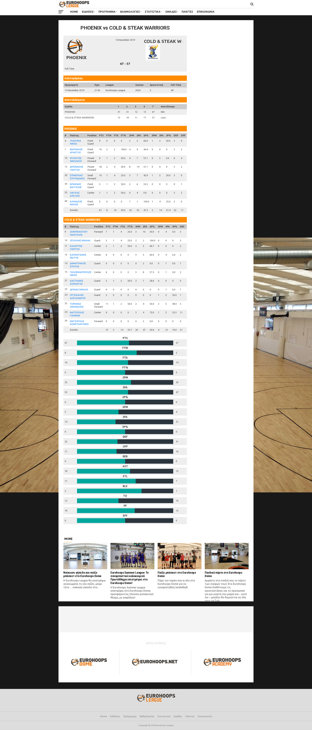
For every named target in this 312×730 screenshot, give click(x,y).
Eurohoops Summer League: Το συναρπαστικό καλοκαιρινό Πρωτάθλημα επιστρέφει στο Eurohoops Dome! (129, 578)
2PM (131, 135)
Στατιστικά (163, 716)
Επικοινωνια (205, 11)
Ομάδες (177, 716)
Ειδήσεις (115, 716)
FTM (108, 135)
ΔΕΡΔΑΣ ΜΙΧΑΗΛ (79, 289)
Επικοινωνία (205, 716)
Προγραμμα (106, 11)
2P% (146, 135)
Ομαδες (171, 11)
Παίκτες (190, 716)
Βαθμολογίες (147, 716)
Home (74, 11)
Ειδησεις (88, 11)
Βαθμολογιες (130, 11)
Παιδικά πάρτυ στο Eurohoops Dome (223, 574)
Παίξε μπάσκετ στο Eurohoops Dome (177, 574)
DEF (176, 135)
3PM (154, 135)
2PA (139, 135)
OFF (183, 135)
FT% (123, 135)
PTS (101, 135)
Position (92, 135)
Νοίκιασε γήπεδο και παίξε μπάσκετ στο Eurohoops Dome (82, 574)
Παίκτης (74, 135)
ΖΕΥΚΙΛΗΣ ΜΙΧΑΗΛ (80, 240)
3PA (161, 135)
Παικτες (187, 11)
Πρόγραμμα (129, 716)
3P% (168, 135)
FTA (116, 135)
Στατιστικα (152, 11)
